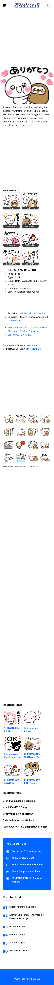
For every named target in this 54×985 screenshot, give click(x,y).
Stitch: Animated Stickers (22, 906)
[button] (48, 5)
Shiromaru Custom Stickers (22, 331)
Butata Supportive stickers (18, 820)
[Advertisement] (27, 38)
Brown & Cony (17, 926)
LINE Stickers (33, 349)
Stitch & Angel (17, 942)
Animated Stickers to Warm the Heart (27, 327)
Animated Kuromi (18, 950)
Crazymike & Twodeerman (18, 813)
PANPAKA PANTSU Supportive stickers (25, 826)
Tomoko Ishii (14, 320)
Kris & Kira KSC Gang (15, 807)
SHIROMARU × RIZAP (19, 334)
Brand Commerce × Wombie (19, 800)
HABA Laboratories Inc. (33, 313)
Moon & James (17, 934)
